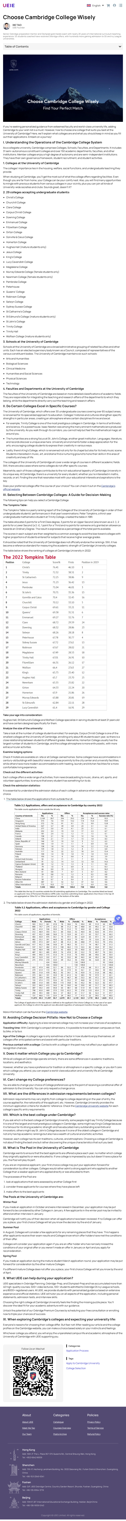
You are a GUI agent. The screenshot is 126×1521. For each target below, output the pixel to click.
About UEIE (27, 1421)
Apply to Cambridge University (83, 1363)
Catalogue (58, 1421)
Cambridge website (56, 1012)
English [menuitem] (96, 5)
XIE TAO (17, 25)
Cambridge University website (91, 1106)
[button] (120, 46)
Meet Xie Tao (28, 1427)
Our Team (27, 1434)
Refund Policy (93, 1434)
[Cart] (108, 5)
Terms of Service (95, 1427)
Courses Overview (62, 1427)
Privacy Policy (93, 1421)
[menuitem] (95, 5)
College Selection (76, 1368)
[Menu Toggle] (120, 5)
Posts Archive (60, 1434)
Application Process (77, 1350)
